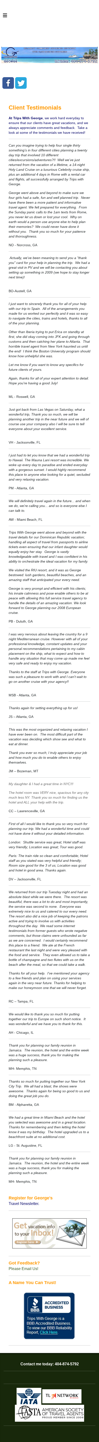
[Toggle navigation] (5, 17)
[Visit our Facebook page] (8, 83)
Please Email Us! (23, 1269)
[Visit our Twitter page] (21, 83)
